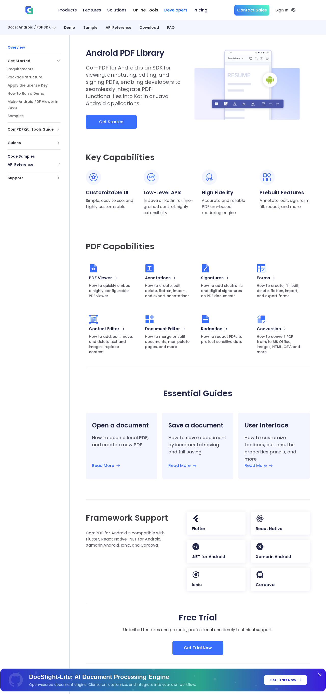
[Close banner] (320, 675)
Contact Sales (252, 10)
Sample (90, 27)
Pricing (200, 10)
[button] (34, 61)
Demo (69, 27)
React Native (269, 529)
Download (149, 27)
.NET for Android (208, 557)
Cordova (265, 585)
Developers (175, 10)
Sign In (282, 10)
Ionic (197, 585)
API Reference (118, 27)
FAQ (171, 27)
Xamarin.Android (273, 557)
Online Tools (145, 10)
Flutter (199, 529)
